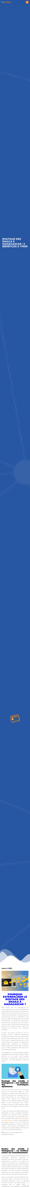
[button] (27, 2)
